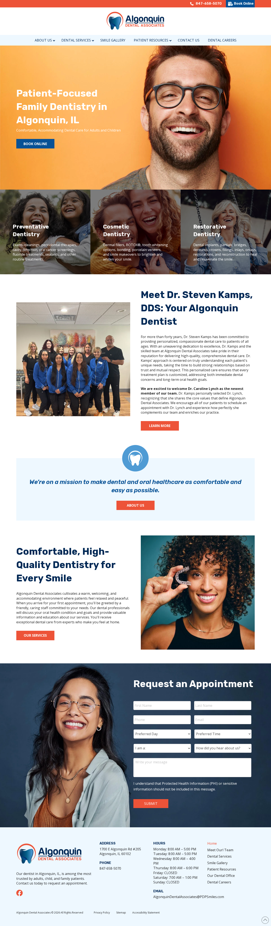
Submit (151, 803)
